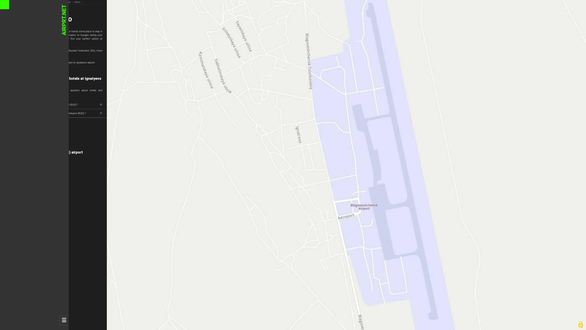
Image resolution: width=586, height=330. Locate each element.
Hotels (77, 2)
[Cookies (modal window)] (580, 325)
